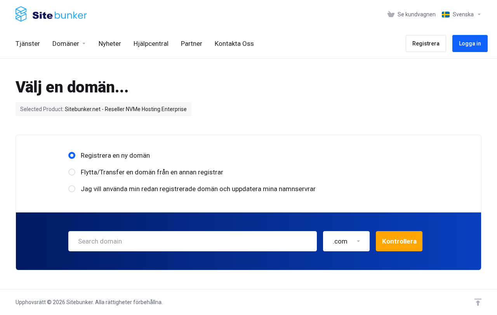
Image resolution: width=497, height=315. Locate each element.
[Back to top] (478, 302)
